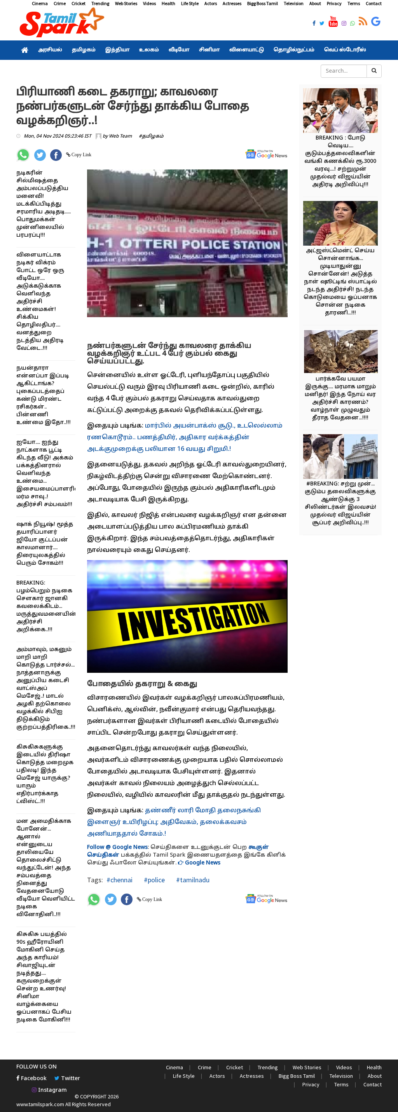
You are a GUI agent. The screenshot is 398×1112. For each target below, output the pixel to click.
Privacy (334, 3)
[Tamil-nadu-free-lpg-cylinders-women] (344, 457)
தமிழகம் (84, 50)
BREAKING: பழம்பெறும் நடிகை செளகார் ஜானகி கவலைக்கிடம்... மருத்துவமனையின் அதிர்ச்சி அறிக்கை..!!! (46, 606)
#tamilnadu (192, 879)
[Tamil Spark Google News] (376, 22)
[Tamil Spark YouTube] (333, 22)
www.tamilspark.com (40, 1104)
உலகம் (149, 50)
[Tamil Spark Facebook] (314, 24)
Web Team (120, 136)
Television (294, 3)
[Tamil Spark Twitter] (322, 24)
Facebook (33, 1078)
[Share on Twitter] (40, 155)
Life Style (190, 3)
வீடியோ (179, 50)
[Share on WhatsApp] (23, 155)
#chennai (119, 879)
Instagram (52, 1090)
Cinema (40, 3)
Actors (210, 3)
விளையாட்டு (246, 50)
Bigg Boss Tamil (262, 3)
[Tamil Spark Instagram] (344, 24)
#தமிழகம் (151, 136)
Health (168, 3)
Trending (100, 3)
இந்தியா (117, 50)
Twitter (69, 1078)
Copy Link (80, 154)
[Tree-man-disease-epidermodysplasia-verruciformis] (344, 352)
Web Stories (126, 3)
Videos (149, 3)
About (315, 3)
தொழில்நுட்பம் (294, 50)
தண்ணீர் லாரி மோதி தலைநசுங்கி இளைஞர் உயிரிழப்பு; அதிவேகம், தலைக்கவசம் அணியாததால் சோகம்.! (174, 822)
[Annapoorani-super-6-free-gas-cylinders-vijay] (344, 111)
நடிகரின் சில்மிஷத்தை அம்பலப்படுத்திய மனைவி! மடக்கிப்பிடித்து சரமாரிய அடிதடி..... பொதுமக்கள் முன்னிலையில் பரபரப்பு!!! (43, 204)
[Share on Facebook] (56, 155)
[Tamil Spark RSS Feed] (363, 22)
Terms (353, 3)
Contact (374, 3)
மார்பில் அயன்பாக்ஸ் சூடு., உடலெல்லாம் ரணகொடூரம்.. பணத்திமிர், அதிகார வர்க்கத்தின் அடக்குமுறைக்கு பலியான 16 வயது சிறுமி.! (185, 437)
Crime (60, 3)
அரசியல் (50, 50)
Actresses (232, 3)
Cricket (79, 3)
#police (153, 879)
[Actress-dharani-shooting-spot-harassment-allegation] (344, 224)
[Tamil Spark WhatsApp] (352, 24)
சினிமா (209, 50)
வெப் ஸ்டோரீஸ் (345, 50)
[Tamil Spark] (60, 24)
